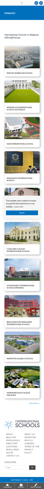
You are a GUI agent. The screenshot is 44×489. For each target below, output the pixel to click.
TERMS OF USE (32, 447)
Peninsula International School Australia (19, 108)
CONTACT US (12, 456)
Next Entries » (34, 403)
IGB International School (20, 144)
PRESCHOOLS (13, 440)
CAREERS (29, 444)
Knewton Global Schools (20, 358)
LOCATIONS (11, 447)
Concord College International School (18, 250)
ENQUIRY (21, 487)
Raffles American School (20, 73)
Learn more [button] (18, 207)
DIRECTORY (12, 444)
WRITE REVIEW (36, 487)
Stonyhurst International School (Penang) (20, 286)
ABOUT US (30, 434)
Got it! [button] (22, 213)
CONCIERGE (7, 487)
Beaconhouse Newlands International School (19, 323)
